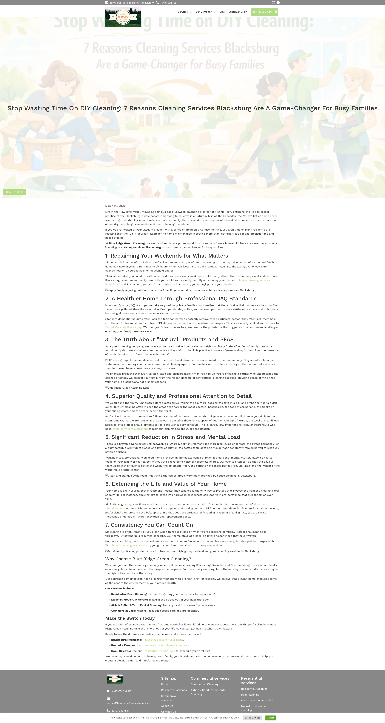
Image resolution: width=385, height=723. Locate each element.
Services (183, 11)
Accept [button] (270, 718)
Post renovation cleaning (257, 700)
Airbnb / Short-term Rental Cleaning (208, 692)
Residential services (174, 689)
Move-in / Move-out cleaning (254, 708)
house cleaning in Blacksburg (131, 545)
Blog (222, 11)
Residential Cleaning (254, 688)
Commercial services (169, 698)
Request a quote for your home (163, 639)
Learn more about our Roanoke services (163, 645)
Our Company (204, 11)
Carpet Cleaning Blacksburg (123, 327)
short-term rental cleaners (130, 428)
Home (165, 684)
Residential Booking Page (159, 650)
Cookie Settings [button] (252, 718)
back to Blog (14, 191)
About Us (167, 705)
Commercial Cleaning (204, 684)
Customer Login (237, 11)
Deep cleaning (250, 694)
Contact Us (168, 711)
